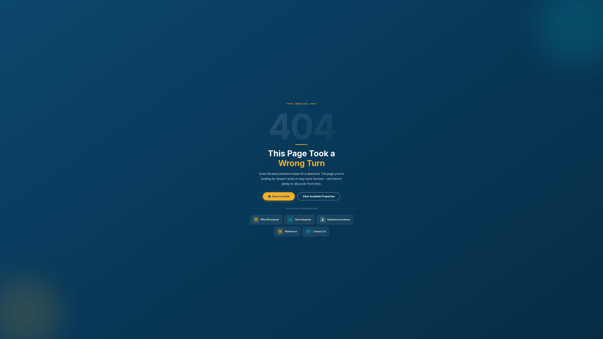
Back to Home (281, 196)
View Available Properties (319, 196)
